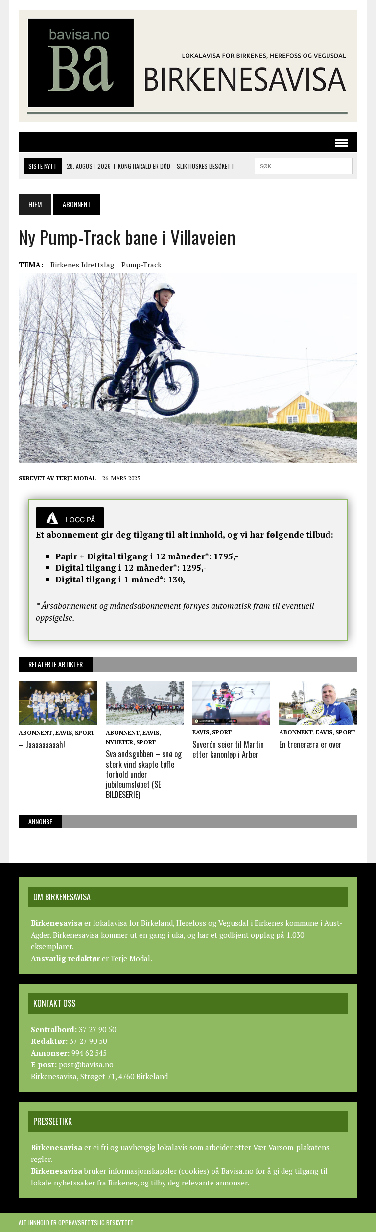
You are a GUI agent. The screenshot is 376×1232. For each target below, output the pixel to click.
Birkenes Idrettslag (82, 264)
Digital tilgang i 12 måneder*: (117, 567)
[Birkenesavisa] (188, 66)
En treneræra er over (310, 744)
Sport (84, 732)
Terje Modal (76, 478)
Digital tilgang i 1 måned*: (110, 579)
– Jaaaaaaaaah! (42, 744)
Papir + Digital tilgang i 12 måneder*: (133, 556)
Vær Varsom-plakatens (291, 1147)
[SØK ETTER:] (303, 164)
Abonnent (35, 732)
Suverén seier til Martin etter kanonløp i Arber (228, 749)
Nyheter (119, 742)
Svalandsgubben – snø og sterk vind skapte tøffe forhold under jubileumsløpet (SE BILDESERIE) (144, 774)
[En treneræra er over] (318, 718)
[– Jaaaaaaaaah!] (58, 718)
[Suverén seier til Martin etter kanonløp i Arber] (231, 718)
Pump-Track (141, 264)
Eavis (63, 732)
